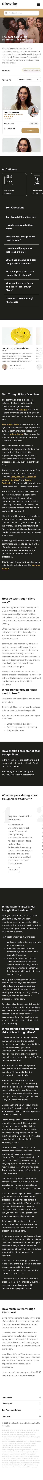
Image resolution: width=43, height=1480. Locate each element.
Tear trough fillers (10, 424)
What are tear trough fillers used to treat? (20, 238)
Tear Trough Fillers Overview (21, 217)
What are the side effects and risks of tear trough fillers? (19, 287)
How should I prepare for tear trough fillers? (19, 250)
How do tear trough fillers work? (19, 227)
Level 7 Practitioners (32, 70)
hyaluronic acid (16, 434)
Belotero (15, 480)
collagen (23, 409)
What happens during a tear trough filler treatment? (21, 262)
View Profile (30, 131)
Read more (13, 870)
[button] (21, 14)
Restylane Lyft (17, 476)
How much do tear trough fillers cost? (19, 300)
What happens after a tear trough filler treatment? (20, 273)
